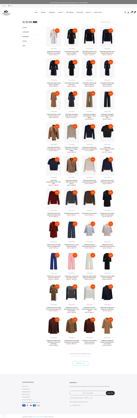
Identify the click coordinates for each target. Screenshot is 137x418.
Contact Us (25, 386)
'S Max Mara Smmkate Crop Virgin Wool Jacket (54, 148)
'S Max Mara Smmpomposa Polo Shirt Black (107, 149)
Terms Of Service (27, 400)
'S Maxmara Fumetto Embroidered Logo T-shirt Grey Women (71, 309)
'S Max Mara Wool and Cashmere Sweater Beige (89, 181)
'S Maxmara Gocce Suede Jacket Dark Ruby (89, 341)
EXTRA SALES (80, 12)
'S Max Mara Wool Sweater (71, 213)
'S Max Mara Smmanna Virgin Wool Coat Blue (71, 115)
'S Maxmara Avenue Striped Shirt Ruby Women (107, 245)
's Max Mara (71, 80)
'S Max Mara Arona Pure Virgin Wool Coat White (53, 52)
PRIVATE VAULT (98, 12)
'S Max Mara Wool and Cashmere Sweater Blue (107, 181)
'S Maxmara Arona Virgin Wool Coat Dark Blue (107, 214)
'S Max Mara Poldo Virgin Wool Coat (71, 83)
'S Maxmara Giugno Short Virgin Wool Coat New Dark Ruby (53, 342)
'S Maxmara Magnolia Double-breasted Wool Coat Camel (107, 342)
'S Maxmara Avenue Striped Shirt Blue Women (89, 245)
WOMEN (43, 12)
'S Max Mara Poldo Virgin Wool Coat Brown (54, 115)
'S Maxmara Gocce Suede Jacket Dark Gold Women (71, 341)
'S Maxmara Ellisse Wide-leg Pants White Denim (89, 277)
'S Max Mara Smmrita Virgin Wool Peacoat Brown (71, 182)
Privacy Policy (26, 389)
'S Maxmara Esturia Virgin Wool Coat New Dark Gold (53, 308)
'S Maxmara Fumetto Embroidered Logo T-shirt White (89, 309)
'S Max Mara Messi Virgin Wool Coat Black (54, 83)
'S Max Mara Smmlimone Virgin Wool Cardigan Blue (89, 148)
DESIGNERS (52, 12)
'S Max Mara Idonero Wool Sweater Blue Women (107, 52)
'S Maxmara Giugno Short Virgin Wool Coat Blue (107, 308)
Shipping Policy (26, 392)
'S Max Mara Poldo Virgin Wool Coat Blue (89, 83)
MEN (36, 12)
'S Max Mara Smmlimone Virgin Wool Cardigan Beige (71, 149)
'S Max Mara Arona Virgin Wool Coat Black (71, 52)
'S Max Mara (53, 48)
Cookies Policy (26, 397)
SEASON (60, 12)
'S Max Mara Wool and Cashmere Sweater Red (53, 214)
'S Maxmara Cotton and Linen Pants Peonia (71, 277)
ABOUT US (88, 12)
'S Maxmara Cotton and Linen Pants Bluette (53, 277)
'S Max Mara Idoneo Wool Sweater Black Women (89, 52)
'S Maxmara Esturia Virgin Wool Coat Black (107, 277)
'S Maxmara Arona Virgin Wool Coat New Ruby (54, 245)
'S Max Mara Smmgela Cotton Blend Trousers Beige (89, 116)
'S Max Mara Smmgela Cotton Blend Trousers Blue (107, 116)
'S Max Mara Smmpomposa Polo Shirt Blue (54, 182)
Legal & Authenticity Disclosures (31, 402)
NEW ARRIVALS (70, 12)
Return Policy (25, 394)
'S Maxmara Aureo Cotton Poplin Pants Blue (71, 245)
